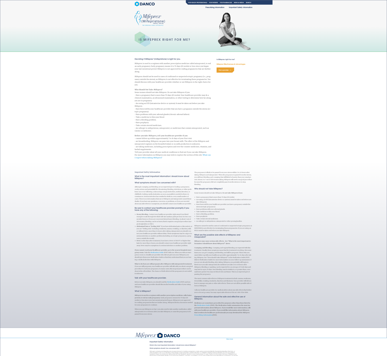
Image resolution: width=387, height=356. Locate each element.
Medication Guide (157, 252)
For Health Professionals (197, 2)
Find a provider (224, 70)
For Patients (213, 2)
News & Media (239, 2)
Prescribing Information (214, 7)
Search (248, 2)
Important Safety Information (240, 7)
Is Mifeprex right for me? (226, 59)
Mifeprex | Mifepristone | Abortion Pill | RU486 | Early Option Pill (157, 336)
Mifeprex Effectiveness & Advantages (231, 64)
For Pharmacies (226, 2)
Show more (229, 339)
